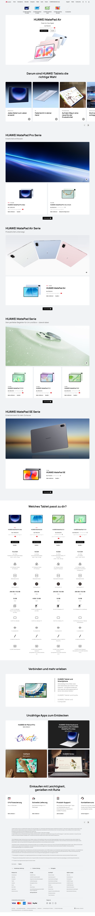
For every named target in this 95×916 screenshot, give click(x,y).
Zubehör (13, 883)
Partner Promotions (70, 887)
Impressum (39, 908)
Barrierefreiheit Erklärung (71, 891)
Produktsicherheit (51, 893)
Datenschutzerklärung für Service (54, 883)
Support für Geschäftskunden (54, 891)
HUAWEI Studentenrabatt (35, 877)
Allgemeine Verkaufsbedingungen (36, 879)
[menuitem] (20, 875)
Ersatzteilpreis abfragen (53, 881)
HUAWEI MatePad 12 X (71, 387)
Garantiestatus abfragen (53, 879)
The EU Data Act (51, 895)
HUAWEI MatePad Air (47, 19)
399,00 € (19, 391)
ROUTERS (14, 887)
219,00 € (57, 475)
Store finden (32, 887)
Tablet (13, 881)
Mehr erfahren (44, 30)
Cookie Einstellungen (58, 908)
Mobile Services (15, 891)
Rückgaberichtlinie (33, 883)
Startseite (14, 864)
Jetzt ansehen (60, 813)
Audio (13, 885)
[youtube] (55, 903)
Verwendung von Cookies (48, 908)
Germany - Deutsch (79, 908)
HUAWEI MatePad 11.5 (43, 387)
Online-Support (85, 813)
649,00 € (76, 391)
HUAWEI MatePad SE (55, 472)
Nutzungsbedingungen (21, 908)
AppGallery (14, 889)
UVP (58, 207)
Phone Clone (50, 889)
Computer (14, 879)
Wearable (13, 877)
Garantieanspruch (51, 877)
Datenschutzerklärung (31, 908)
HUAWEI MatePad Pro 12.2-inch (60, 205)
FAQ (31, 885)
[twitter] (50, 903)
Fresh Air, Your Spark (47, 23)
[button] (83, 2)
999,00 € (61, 207)
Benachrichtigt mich (64, 211)
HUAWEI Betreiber (70, 885)
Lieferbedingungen (33, 881)
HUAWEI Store (32, 875)
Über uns (68, 875)
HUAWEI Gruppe (70, 881)
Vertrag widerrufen (33, 892)
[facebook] (47, 903)
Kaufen (52, 30)
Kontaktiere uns (70, 877)
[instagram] (53, 903)
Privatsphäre (69, 879)
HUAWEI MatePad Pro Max (16, 205)
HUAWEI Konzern (70, 883)
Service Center (51, 875)
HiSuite (49, 885)
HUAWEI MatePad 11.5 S (15, 387)
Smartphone (14, 875)
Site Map (13, 908)
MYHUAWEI (50, 887)
